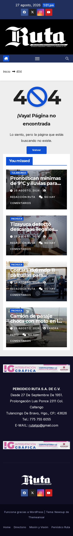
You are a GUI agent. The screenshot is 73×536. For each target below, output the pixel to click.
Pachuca (16, 219)
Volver (36, 150)
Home (7, 527)
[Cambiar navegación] (37, 58)
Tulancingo (18, 173)
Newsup (60, 512)
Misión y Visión (38, 527)
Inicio (6, 71)
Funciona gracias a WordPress (24, 512)
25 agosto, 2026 (27, 190)
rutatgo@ (36, 425)
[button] (67, 58)
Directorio (20, 527)
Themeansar (36, 517)
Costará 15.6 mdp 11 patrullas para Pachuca (32, 275)
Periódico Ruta (61, 527)
